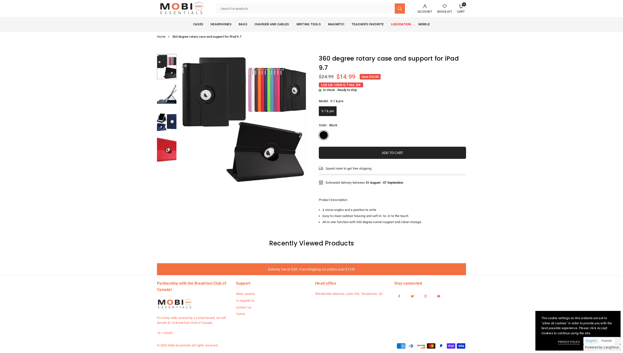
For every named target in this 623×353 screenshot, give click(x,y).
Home (161, 36)
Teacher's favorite (368, 24)
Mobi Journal (245, 294)
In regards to (245, 300)
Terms (240, 314)
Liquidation (401, 24)
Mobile (424, 24)
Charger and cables (272, 24)
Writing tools (308, 24)
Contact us (244, 307)
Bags (243, 24)
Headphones (221, 24)
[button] (461, 8)
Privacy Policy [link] (569, 342)
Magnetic (336, 24)
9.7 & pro (327, 111)
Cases (198, 24)
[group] (243, 118)
